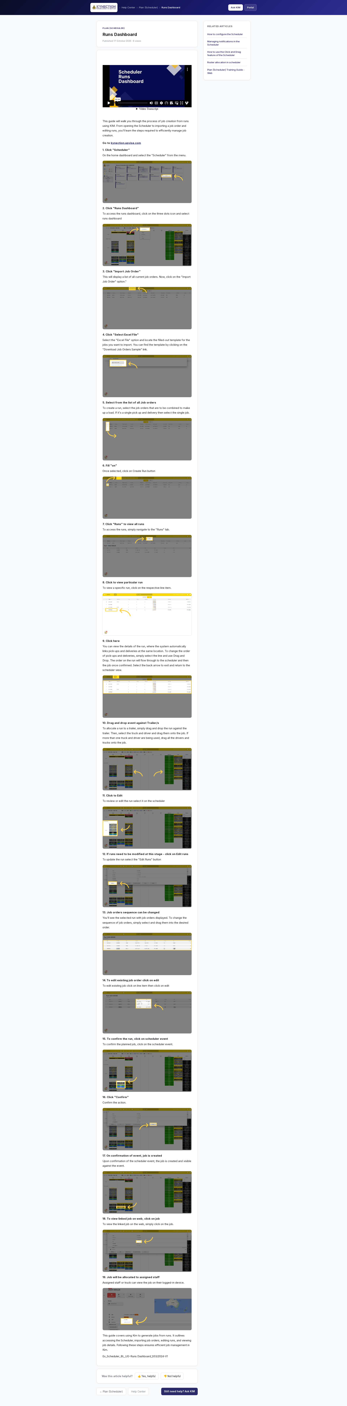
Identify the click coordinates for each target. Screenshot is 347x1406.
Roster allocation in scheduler (224, 62)
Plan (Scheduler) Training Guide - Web (226, 71)
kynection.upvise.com (126, 143)
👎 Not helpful (172, 1376)
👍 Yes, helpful (146, 1376)
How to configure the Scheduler (225, 34)
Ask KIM (235, 7)
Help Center (128, 7)
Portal (250, 7)
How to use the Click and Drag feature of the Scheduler (224, 53)
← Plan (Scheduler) (111, 1391)
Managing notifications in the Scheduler (223, 43)
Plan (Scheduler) (148, 7)
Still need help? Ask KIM (179, 1391)
